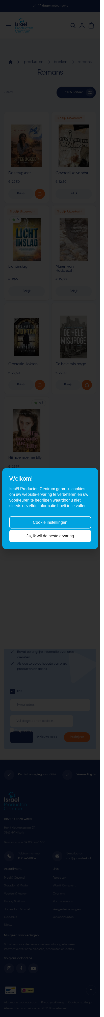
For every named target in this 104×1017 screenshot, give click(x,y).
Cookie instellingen (50, 522)
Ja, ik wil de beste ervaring (50, 536)
